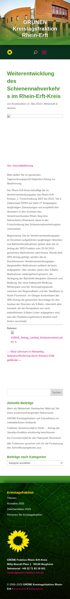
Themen (12, 497)
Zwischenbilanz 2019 (19, 509)
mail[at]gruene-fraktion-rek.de (25, 572)
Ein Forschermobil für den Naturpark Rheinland (34, 437)
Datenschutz (36, 588)
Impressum (20, 588)
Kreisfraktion (19, 103)
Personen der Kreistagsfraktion (24, 514)
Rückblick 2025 (15, 503)
